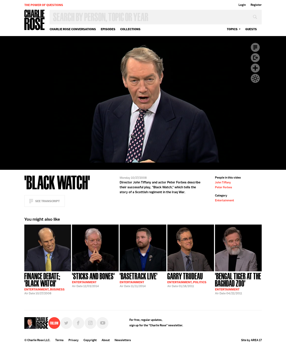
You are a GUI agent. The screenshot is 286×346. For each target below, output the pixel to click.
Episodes (108, 29)
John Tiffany (223, 182)
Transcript (255, 47)
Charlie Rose (34, 20)
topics (232, 29)
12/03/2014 (93, 279)
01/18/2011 (186, 279)
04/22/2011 (238, 283)
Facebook (78, 323)
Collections (130, 29)
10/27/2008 (44, 283)
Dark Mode (255, 78)
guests (251, 29)
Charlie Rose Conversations (73, 29)
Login (242, 5)
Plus (255, 68)
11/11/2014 (139, 279)
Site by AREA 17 (251, 340)
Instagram (90, 323)
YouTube (102, 323)
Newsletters (123, 340)
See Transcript (47, 201)
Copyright (90, 340)
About (106, 340)
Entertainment (224, 200)
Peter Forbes (223, 187)
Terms (59, 340)
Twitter (66, 323)
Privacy (73, 340)
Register (256, 5)
